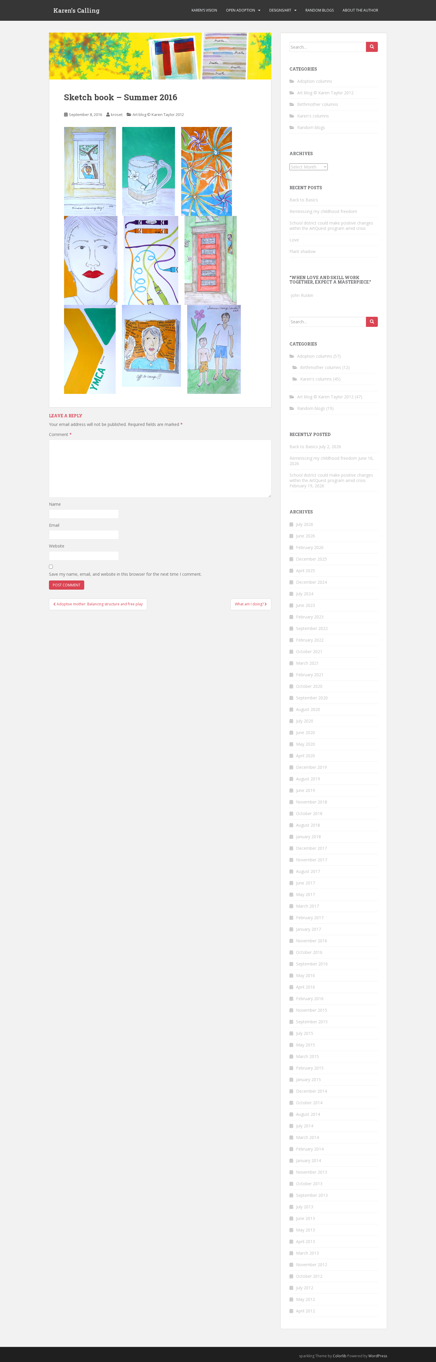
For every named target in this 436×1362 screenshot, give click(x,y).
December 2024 (311, 582)
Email (54, 525)
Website (56, 546)
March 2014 (307, 1137)
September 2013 (312, 1195)
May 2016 (305, 975)
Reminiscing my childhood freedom (323, 211)
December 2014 (311, 1091)
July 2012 (304, 1288)
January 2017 (308, 929)
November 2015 (311, 1010)
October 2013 (309, 1183)
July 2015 (304, 1033)
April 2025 (305, 570)
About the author (360, 10)
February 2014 (310, 1149)
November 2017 (311, 860)
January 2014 (308, 1160)
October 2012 (309, 1276)
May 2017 (305, 894)
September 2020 (312, 698)
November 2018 (311, 802)
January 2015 (308, 1079)
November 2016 (311, 940)
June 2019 (305, 790)
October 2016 (309, 952)
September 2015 (312, 1021)
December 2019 (311, 767)
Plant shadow (302, 251)
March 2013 (307, 1253)
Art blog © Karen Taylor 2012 (158, 114)
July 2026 (304, 524)
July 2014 (304, 1126)
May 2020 (305, 744)
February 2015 (310, 1068)
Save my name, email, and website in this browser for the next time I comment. (125, 574)
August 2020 (308, 709)
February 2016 (310, 998)
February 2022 (310, 640)
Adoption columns (314, 81)
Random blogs (319, 10)
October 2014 (309, 1102)
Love (294, 240)
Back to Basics (303, 200)
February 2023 (310, 617)
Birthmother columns (317, 104)
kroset (116, 114)
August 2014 (308, 1114)
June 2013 (305, 1218)
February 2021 (310, 674)
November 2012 (311, 1264)
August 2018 (308, 825)
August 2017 (308, 871)
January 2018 (308, 836)
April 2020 (305, 755)
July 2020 (304, 721)
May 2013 (305, 1230)
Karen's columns (313, 116)
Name (55, 504)
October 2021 (309, 651)
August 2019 (308, 779)
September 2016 (312, 964)
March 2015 (307, 1056)
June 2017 (305, 883)
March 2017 (307, 906)
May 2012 (305, 1299)
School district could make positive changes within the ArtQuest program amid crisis (331, 225)
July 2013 (304, 1207)
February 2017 (310, 917)
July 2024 (304, 593)
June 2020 (305, 732)
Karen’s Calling (76, 10)
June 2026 (305, 536)
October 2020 (309, 686)
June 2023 (305, 605)
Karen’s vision (204, 10)
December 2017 (311, 848)
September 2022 (312, 628)
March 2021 (307, 663)
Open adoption (240, 10)
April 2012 (305, 1311)
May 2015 (305, 1045)
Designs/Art (280, 10)
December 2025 (311, 559)
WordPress (377, 1355)
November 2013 (311, 1172)
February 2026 (310, 547)
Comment (60, 434)
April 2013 (305, 1241)
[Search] (372, 47)
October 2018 (309, 813)
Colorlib (339, 1355)
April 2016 (305, 987)
